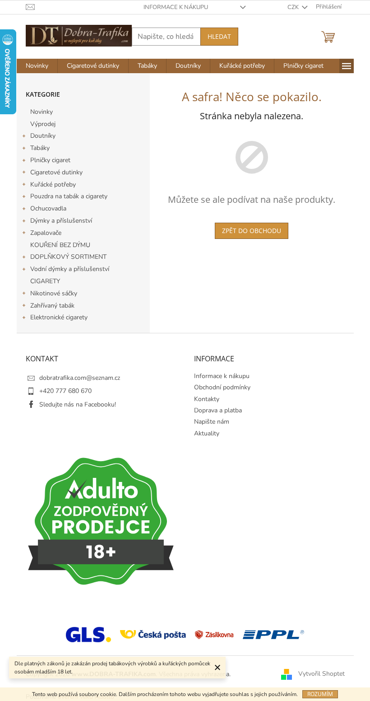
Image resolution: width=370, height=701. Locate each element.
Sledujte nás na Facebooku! (77, 404)
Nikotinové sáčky (53, 293)
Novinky (41, 111)
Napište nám (211, 421)
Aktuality (206, 433)
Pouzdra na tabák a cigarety (68, 196)
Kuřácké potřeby (53, 184)
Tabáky (40, 148)
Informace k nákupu (175, 7)
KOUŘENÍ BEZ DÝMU (60, 245)
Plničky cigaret (50, 160)
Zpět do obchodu (251, 230)
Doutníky (43, 135)
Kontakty (206, 399)
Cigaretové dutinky (56, 172)
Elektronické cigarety (59, 317)
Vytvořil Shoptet (321, 673)
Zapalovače (45, 233)
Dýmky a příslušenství (61, 220)
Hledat (219, 36)
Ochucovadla (48, 208)
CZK (293, 7)
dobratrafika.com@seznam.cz (79, 378)
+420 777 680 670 (65, 391)
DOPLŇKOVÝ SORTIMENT (68, 256)
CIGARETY (45, 281)
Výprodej (43, 124)
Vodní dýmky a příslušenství (69, 269)
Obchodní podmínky (222, 387)
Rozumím (320, 694)
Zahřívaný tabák (52, 305)
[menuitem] (37, 66)
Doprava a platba (218, 410)
